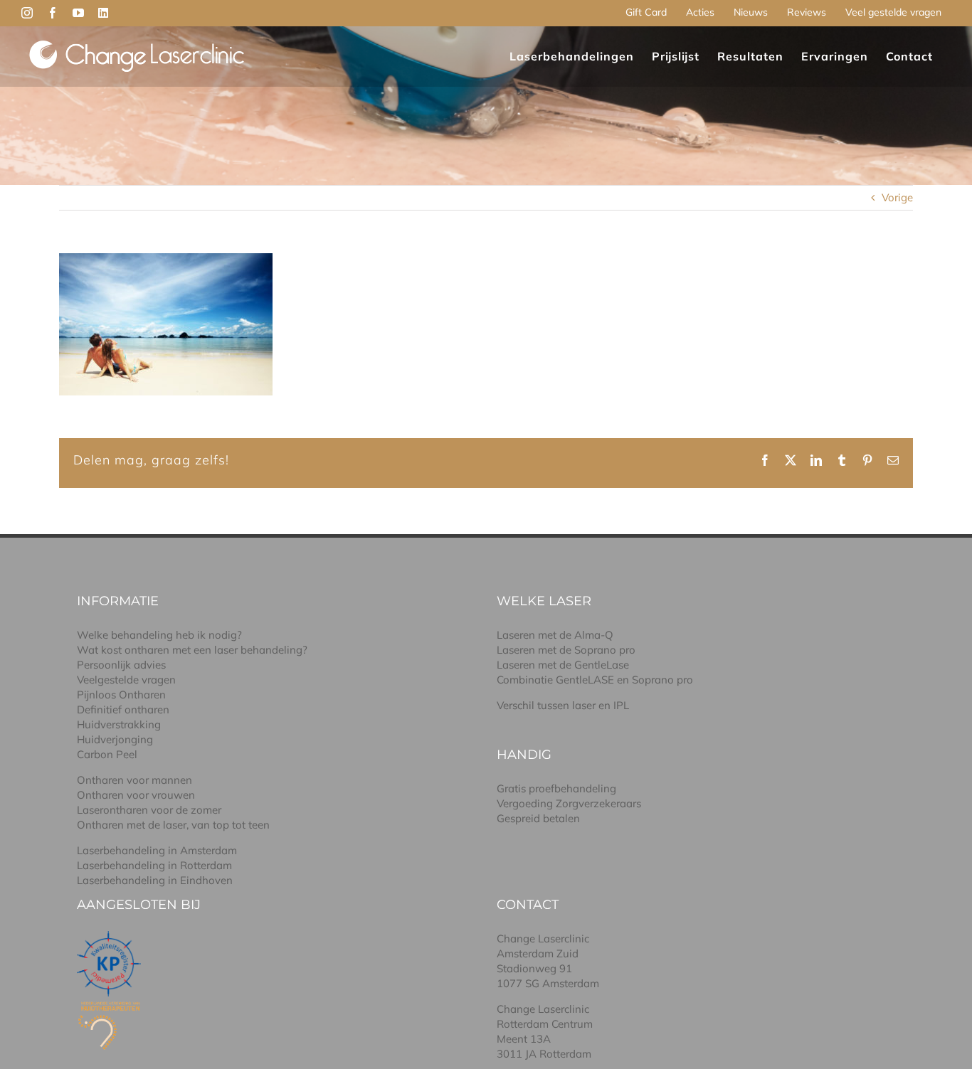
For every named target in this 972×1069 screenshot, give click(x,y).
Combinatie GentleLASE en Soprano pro (595, 679)
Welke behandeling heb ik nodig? (159, 635)
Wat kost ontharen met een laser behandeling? (192, 649)
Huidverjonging (115, 739)
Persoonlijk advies (121, 664)
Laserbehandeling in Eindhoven (155, 880)
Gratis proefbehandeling (556, 788)
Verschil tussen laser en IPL (563, 705)
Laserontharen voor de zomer (149, 810)
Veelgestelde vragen (126, 679)
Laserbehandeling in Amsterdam (157, 850)
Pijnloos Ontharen (121, 694)
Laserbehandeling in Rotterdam (154, 865)
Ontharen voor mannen (134, 780)
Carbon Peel (107, 754)
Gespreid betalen (538, 818)
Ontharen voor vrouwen (136, 795)
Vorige (897, 197)
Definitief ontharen (123, 709)
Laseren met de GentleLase (563, 664)
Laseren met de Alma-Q (555, 635)
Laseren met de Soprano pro (566, 649)
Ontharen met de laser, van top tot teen (173, 824)
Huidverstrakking (119, 724)
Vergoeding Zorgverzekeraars (569, 803)
